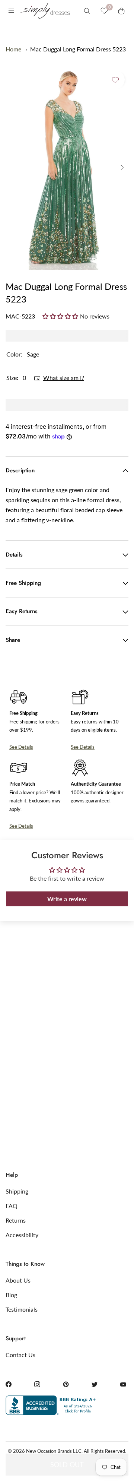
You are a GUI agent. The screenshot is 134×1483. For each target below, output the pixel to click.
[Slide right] (121, 167)
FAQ (11, 1205)
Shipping (17, 1191)
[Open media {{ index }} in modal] (67, 167)
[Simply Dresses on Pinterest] (66, 1384)
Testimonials (22, 1309)
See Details (21, 747)
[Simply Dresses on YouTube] (123, 1384)
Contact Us (20, 1354)
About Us (18, 1280)
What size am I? (63, 377)
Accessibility (22, 1234)
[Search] (87, 10)
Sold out (67, 1464)
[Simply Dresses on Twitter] (94, 1384)
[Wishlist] (104, 11)
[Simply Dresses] (44, 11)
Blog (11, 1294)
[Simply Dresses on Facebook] (8, 1384)
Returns (16, 1220)
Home (13, 49)
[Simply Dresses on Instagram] (37, 1384)
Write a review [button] (67, 898)
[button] (61, 316)
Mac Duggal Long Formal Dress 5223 (78, 49)
